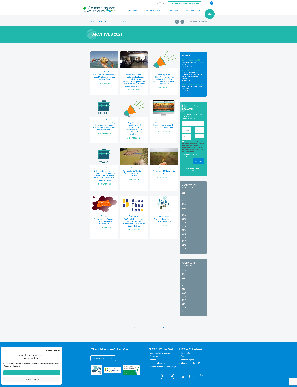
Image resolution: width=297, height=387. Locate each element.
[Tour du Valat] (96, 370)
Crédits (183, 356)
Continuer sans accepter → (50, 350)
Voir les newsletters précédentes (193, 170)
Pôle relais (133, 10)
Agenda (153, 360)
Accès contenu (148, 3)
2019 (184, 219)
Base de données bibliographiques (163, 367)
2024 (184, 200)
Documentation (192, 10)
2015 (184, 234)
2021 (184, 211)
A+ (183, 22)
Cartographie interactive (160, 353)
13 (153, 328)
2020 (184, 215)
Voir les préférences (32, 379)
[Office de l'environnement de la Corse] (131, 370)
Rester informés (153, 10)
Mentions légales (187, 360)
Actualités (154, 356)
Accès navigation (138, 3)
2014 (184, 237)
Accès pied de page (159, 3)
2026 (184, 193)
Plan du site (185, 353)
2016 (184, 230)
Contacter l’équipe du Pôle (103, 358)
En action (173, 10)
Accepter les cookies (31, 373)
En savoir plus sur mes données (190, 155)
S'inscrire (198, 161)
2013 (184, 241)
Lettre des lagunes (157, 363)
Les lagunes (210, 14)
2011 (184, 249)
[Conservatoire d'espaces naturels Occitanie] (112, 370)
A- (177, 22)
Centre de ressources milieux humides (184, 3)
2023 (184, 204)
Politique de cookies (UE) (190, 363)
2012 (184, 245)
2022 (184, 208)
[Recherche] (206, 3)
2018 (184, 223)
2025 (184, 197)
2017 (184, 226)
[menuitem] (205, 3)
